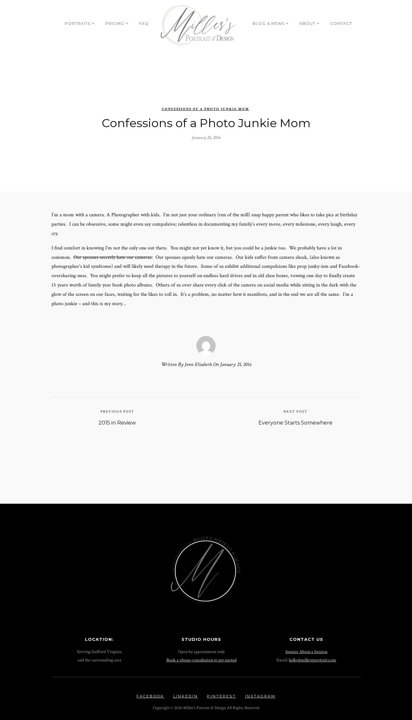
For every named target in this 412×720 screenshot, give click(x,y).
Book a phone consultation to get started (201, 660)
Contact (341, 23)
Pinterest (221, 696)
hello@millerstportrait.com (312, 660)
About (307, 23)
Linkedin (185, 696)
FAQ (144, 23)
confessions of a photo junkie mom (205, 109)
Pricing (114, 23)
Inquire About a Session (306, 652)
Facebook (150, 696)
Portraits (77, 23)
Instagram (260, 696)
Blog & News (269, 23)
